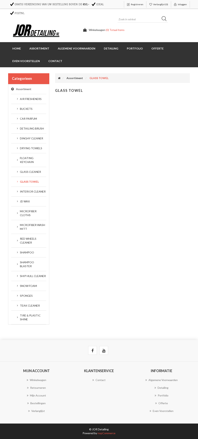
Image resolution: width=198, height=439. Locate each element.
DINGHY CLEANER (31, 138)
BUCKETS (26, 108)
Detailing (111, 48)
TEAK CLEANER (30, 305)
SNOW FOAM (28, 285)
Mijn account (38, 395)
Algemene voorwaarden (76, 48)
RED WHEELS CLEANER (28, 240)
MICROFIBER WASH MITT (32, 226)
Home (16, 48)
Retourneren (38, 387)
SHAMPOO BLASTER (27, 264)
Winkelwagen (38, 380)
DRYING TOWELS (31, 148)
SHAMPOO (27, 252)
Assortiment (23, 89)
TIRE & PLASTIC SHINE (30, 317)
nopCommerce (106, 433)
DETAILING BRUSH (32, 128)
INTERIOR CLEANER (33, 191)
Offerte (157, 48)
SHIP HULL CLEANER (33, 276)
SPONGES (26, 295)
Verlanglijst (38, 411)
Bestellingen (38, 403)
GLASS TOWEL (29, 181)
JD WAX (25, 201)
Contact (55, 61)
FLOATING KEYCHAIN (27, 160)
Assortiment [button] (39, 48)
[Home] (59, 78)
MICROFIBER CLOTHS (28, 213)
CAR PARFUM (28, 118)
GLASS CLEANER (30, 171)
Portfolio (135, 48)
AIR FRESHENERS (31, 99)
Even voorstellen (26, 61)
